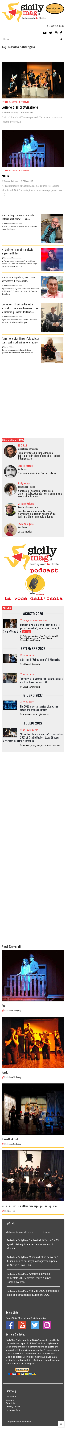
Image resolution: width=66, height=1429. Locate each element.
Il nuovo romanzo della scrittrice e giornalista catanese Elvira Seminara (17, 351)
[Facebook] (61, 33)
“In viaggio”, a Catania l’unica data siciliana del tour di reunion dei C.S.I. (41, 680)
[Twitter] (50, 33)
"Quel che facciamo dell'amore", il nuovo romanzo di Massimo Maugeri (19, 321)
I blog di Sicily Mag (13, 440)
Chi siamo (11, 1396)
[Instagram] (56, 33)
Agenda (7, 608)
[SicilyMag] (23, 21)
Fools (5, 175)
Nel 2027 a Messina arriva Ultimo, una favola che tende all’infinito (39, 708)
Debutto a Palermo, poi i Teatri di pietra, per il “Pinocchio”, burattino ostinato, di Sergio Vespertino (31, 628)
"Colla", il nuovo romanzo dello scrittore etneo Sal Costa (19, 228)
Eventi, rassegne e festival (15, 102)
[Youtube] (45, 33)
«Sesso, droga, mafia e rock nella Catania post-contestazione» (18, 217)
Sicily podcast (24, 483)
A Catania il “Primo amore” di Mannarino (40, 660)
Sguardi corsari (25, 466)
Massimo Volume (26, 504)
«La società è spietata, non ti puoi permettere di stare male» (18, 279)
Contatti (10, 1400)
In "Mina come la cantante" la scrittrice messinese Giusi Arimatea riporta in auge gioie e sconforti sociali (19, 263)
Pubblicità (11, 1403)
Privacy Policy (13, 1406)
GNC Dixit (22, 445)
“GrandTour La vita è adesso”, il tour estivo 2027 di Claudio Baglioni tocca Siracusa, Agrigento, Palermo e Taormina (32, 737)
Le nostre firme (13, 1410)
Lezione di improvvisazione (20, 107)
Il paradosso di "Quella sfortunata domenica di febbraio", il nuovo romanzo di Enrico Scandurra (20, 291)
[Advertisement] (33, 401)
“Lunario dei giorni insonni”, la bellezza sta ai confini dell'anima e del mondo (20, 340)
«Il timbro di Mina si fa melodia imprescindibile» (17, 251)
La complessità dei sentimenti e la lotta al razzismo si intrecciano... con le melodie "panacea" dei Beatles (20, 308)
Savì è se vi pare (25, 524)
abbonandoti (24, 1360)
